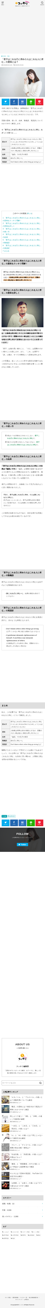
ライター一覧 (23, 1297)
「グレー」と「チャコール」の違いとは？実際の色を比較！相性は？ (26, 1146)
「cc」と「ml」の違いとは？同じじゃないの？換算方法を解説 (26, 1136)
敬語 (39, 1235)
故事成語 (12, 816)
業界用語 (6, 1238)
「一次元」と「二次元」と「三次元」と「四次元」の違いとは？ (25, 1127)
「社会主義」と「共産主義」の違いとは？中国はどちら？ (26, 1155)
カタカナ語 (15, 1232)
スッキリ (21, 1304)
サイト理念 (8, 1297)
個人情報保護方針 (33, 1297)
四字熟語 (6, 1235)
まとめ (6, 251)
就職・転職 (8, 1204)
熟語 (13, 1238)
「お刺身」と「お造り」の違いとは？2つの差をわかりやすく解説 (26, 1184)
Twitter (23, 845)
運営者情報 (15, 1297)
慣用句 (24, 1235)
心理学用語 (15, 1235)
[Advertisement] (22, 31)
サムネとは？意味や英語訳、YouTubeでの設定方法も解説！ (26, 1174)
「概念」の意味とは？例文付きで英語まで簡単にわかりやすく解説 (26, 1108)
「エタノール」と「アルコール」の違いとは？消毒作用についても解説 (26, 1098)
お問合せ (26, 1299)
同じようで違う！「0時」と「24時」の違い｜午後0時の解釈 (26, 1117)
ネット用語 (36, 1232)
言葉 (5, 816)
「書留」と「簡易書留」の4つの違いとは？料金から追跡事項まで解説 (25, 1165)
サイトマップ (18, 1299)
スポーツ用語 (26, 1232)
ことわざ (6, 1232)
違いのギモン (10, 1216)
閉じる (29, 213)
